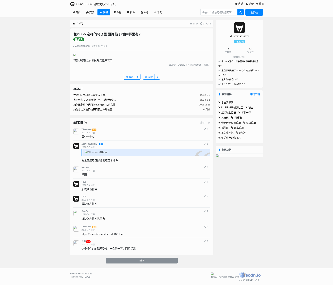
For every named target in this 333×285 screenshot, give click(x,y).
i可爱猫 (238, 117)
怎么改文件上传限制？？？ (233, 84)
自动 (240, 3)
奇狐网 (242, 132)
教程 (119, 12)
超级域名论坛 (228, 112)
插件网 (225, 127)
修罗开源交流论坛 (231, 122)
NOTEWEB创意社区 (232, 107)
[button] (202, 122)
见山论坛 (251, 122)
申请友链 (255, 94)
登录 (251, 3)
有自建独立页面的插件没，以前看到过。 (95, 99)
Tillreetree (87, 129)
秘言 (250, 107)
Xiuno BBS (87, 273)
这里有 (101, 218)
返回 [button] (141, 260)
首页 (78, 12)
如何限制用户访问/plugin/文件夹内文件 (94, 104)
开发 (159, 12)
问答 (105, 12)
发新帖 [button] (254, 12)
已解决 (79, 39)
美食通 (225, 117)
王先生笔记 (227, 132)
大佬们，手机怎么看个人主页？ (90, 94)
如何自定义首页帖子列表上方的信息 (92, 109)
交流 (91, 12)
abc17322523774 (90, 143)
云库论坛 (239, 127)
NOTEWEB (85, 276)
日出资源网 (227, 102)
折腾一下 (246, 112)
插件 (132, 12)
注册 (261, 3)
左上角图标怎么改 (229, 79)
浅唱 (84, 241)
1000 (84, 181)
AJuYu (85, 211)
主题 (145, 12)
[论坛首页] (74, 23)
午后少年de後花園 (231, 137)
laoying (85, 167)
